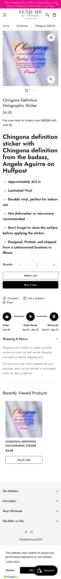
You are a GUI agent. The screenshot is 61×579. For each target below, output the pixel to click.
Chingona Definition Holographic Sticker (20, 444)
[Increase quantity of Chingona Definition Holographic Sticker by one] (54, 265)
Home (6, 26)
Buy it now (30, 285)
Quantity (8, 264)
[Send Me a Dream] (30, 15)
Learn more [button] (13, 561)
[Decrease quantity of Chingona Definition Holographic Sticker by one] (20, 265)
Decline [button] (10, 570)
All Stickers (22, 26)
